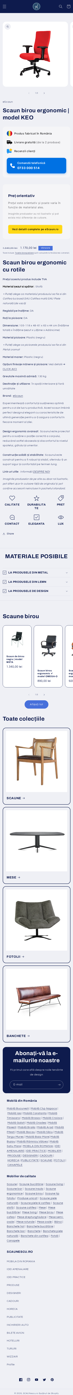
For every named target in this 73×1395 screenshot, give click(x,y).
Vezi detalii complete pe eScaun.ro (35, 229)
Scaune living (54, 1184)
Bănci (58, 1221)
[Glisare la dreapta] (44, 93)
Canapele (13, 1240)
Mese (42, 1207)
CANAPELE (15, 1164)
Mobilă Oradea (36, 1122)
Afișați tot (36, 704)
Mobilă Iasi (14, 1113)
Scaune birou (34, 1193)
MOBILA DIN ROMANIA (38, 1146)
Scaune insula (34, 1188)
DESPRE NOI (41, 471)
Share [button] (10, 533)
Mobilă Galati (16, 1122)
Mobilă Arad (45, 1127)
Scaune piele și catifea (36, 1203)
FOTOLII (14, 956)
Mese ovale (44, 1221)
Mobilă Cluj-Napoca (44, 1108)
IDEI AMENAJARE (18, 1269)
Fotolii (54, 1235)
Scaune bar (14, 1188)
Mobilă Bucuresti (18, 1108)
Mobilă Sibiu (45, 1132)
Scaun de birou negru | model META (15, 659)
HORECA (13, 1160)
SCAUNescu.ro (30, 1393)
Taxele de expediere (24, 253)
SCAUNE (14, 798)
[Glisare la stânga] (29, 93)
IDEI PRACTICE (36, 1150)
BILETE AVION (15, 1333)
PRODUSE (14, 1155)
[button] (4, 6)
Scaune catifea (26, 1207)
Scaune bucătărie (31, 1184)
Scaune (12, 1184)
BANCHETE (16, 1036)
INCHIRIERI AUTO (18, 1325)
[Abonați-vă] (59, 1085)
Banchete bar (16, 1231)
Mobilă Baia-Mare (37, 1136)
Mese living (29, 1212)
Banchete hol (15, 1226)
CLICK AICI (10, 369)
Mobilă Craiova (52, 1118)
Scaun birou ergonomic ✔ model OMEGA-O (48, 673)
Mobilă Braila (26, 1127)
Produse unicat (27, 1198)
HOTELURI (13, 1340)
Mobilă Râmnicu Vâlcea (32, 1141)
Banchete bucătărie (40, 1226)
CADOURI (46, 1155)
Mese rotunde (25, 1221)
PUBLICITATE (30, 1160)
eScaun (18, 395)
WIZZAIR (12, 1356)
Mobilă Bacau (26, 1132)
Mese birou (46, 1212)
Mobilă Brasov (31, 1118)
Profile (10, 1364)
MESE (11, 877)
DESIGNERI (30, 1155)
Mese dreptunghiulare (31, 1217)
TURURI (12, 1348)
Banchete (34, 1231)
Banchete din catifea (34, 1235)
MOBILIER (54, 1150)
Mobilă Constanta (35, 1113)
